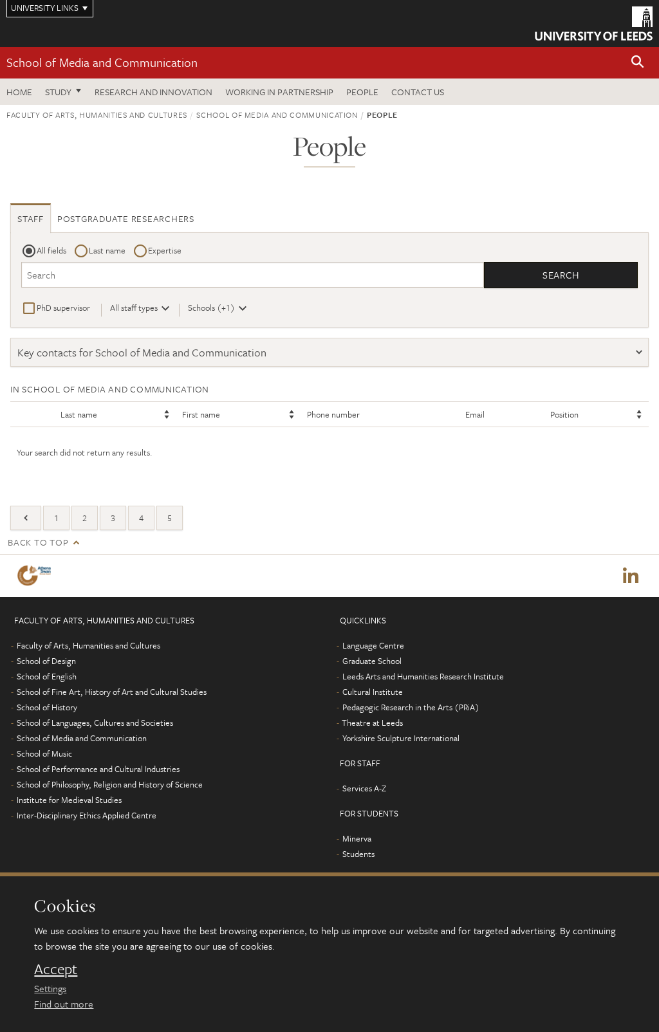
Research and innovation (153, 91)
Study (58, 91)
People (362, 91)
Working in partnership (279, 91)
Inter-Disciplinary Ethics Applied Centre (86, 815)
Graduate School (372, 660)
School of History (47, 707)
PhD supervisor (63, 307)
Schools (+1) (211, 307)
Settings (50, 988)
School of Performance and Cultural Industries (98, 768)
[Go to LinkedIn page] (630, 576)
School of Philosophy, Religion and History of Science (110, 784)
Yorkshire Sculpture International (400, 738)
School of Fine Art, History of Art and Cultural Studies (112, 691)
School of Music (44, 753)
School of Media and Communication (102, 62)
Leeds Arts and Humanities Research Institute (423, 676)
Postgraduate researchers (125, 218)
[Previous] (25, 518)
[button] (638, 63)
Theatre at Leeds (372, 722)
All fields (51, 250)
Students (358, 853)
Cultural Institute (372, 691)
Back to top (38, 542)
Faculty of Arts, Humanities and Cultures (96, 114)
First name (201, 414)
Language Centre (373, 645)
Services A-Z (364, 788)
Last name (107, 250)
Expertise (164, 250)
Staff (30, 218)
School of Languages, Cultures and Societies (95, 722)
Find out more (63, 1004)
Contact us (417, 91)
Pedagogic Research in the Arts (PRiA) (410, 707)
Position (564, 414)
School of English (47, 676)
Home (19, 91)
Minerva (356, 838)
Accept (55, 969)
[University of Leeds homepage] (594, 23)
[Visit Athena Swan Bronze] (36, 575)
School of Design (46, 660)
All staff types (134, 307)
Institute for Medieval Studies (69, 799)
